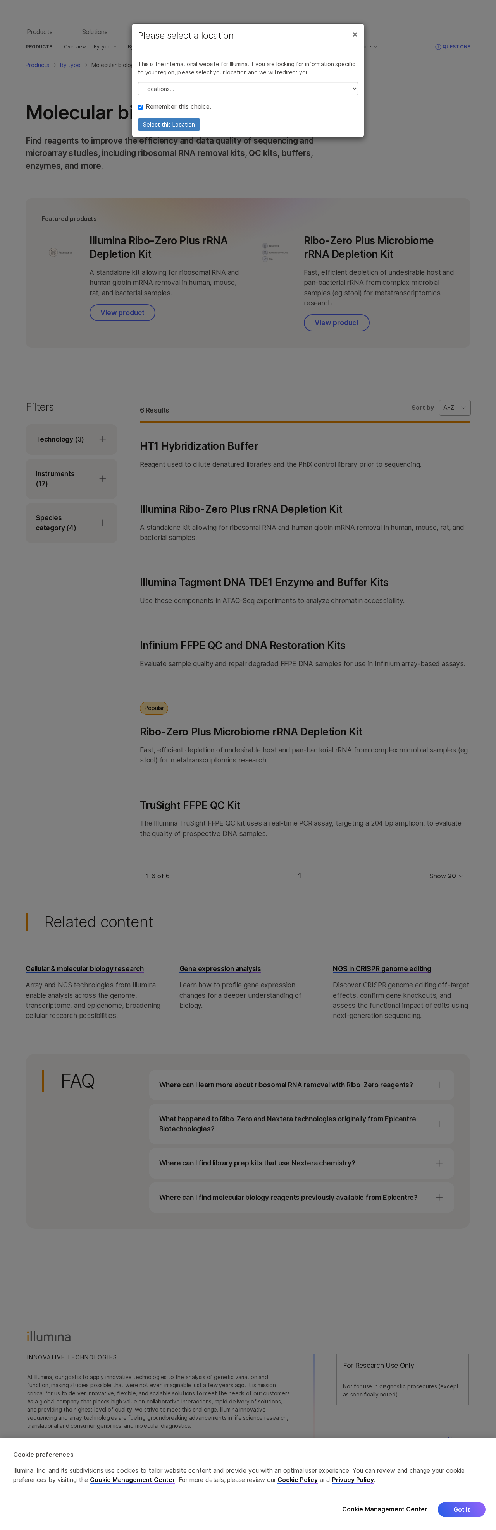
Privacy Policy (353, 1480)
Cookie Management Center (132, 1480)
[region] (248, 1484)
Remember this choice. (178, 106)
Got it (461, 1509)
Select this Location (169, 124)
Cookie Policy (297, 1480)
